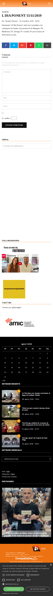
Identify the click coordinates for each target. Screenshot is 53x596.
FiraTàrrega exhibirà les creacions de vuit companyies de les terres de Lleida (35, 424)
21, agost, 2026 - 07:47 (30, 429)
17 (5, 367)
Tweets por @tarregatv (11, 307)
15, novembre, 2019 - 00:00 (29, 21)
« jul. (4, 380)
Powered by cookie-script (10, 593)
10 (5, 363)
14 (33, 363)
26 (19, 372)
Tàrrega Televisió (11, 21)
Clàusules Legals (8, 474)
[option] (26, 512)
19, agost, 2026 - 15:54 (30, 444)
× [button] (51, 565)
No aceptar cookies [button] (37, 589)
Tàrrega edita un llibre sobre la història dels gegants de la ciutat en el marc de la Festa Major (26, 534)
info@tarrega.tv (20, 552)
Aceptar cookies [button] (13, 589)
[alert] (26, 579)
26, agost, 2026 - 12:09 (30, 414)
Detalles (35, 571)
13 (26, 363)
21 (33, 367)
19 (19, 367)
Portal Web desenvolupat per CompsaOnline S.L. (26, 562)
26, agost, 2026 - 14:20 (30, 399)
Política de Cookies (9, 477)
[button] (26, 584)
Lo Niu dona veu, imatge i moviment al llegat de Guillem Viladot (36, 394)
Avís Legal (6, 471)
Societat (5, 12)
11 (12, 363)
